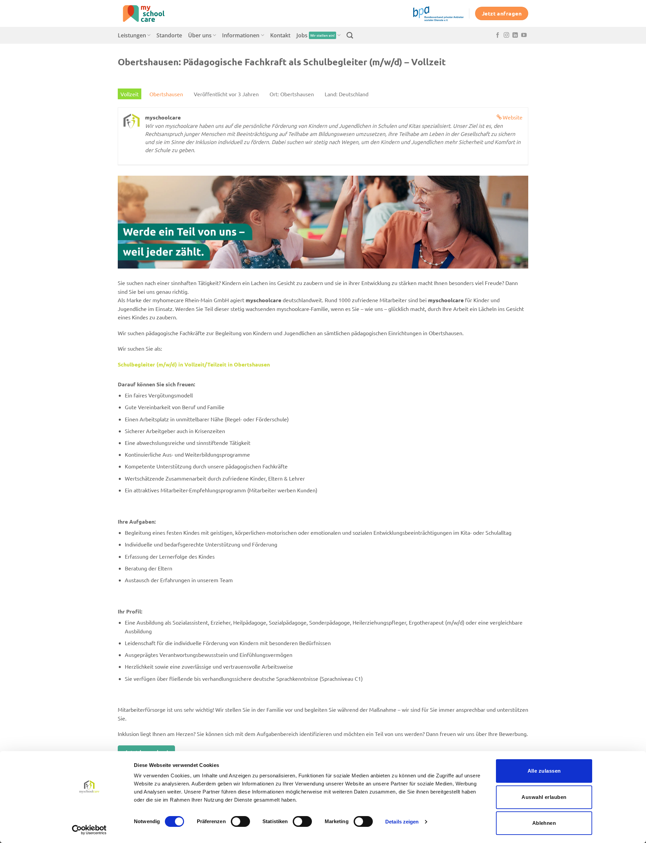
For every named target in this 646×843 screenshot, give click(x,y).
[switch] (240, 821)
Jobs (315, 35)
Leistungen (132, 35)
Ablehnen (544, 823)
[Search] (350, 35)
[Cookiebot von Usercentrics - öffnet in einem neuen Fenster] (89, 830)
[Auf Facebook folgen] (497, 35)
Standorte (169, 35)
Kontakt (280, 35)
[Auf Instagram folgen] (506, 35)
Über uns (200, 35)
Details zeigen (402, 821)
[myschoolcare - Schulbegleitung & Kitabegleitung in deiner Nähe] (151, 13)
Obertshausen (166, 94)
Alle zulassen (544, 771)
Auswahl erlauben (544, 797)
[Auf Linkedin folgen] (515, 35)
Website (513, 117)
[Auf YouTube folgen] (524, 35)
